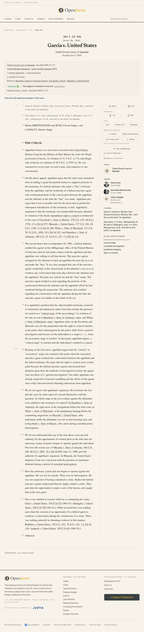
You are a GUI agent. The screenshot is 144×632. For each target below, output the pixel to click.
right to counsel (71, 215)
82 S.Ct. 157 (55, 236)
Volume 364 (21, 30)
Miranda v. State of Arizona (68, 447)
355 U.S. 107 (58, 524)
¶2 (23, 115)
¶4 (23, 143)
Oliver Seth (116, 183)
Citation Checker (71, 614)
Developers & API (112, 581)
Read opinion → (117, 202)
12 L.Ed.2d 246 (45, 228)
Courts (29, 19)
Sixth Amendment (53, 215)
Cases (7, 19)
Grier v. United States (36, 503)
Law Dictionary (70, 588)
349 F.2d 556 (39, 507)
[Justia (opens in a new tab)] (38, 608)
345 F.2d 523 (55, 503)
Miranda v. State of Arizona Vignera (32, 81)
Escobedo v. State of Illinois (54, 219)
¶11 (22, 434)
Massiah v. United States (78, 81)
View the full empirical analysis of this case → (25, 98)
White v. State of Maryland (69, 228)
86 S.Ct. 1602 (37, 451)
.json (19, 553)
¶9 (23, 349)
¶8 (23, 305)
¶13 (22, 499)
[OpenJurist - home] (72, 10)
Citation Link (120, 125)
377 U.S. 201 (82, 224)
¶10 (22, 390)
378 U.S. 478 (77, 219)
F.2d (30, 30)
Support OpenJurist (121, 597)
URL (107, 125)
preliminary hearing (70, 411)
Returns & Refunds (62, 625)
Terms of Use (95, 625)
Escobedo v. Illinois (57, 81)
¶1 (23, 106)
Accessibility (32, 625)
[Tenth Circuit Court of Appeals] (106, 199)
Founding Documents (73, 607)
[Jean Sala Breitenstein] (106, 191)
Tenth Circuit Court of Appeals (72, 52)
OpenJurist (8, 30)
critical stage (48, 313)
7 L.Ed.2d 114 (71, 236)
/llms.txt (108, 585)
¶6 (23, 178)
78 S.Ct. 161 (73, 524)
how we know (59, 86)
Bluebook (133, 125)
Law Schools (69, 599)
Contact (46, 625)
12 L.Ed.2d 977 (40, 224)
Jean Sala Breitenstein (121, 190)
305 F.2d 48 (63, 528)
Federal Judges (70, 592)
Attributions (80, 625)
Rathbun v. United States (37, 524)
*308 (16, 349)
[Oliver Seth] (106, 184)
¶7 (23, 243)
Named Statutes (70, 603)
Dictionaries (56, 19)
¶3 (23, 125)
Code (18, 19)
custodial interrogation (65, 464)
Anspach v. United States (43, 528)
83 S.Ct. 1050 (36, 232)
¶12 (22, 471)
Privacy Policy (110, 625)
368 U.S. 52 (42, 236)
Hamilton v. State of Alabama (59, 317)
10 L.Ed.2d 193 (53, 232)
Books (70, 19)
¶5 (23, 150)
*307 (16, 105)
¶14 (22, 535)
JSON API (108, 589)
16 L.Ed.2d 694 (54, 451)
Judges (41, 19)
